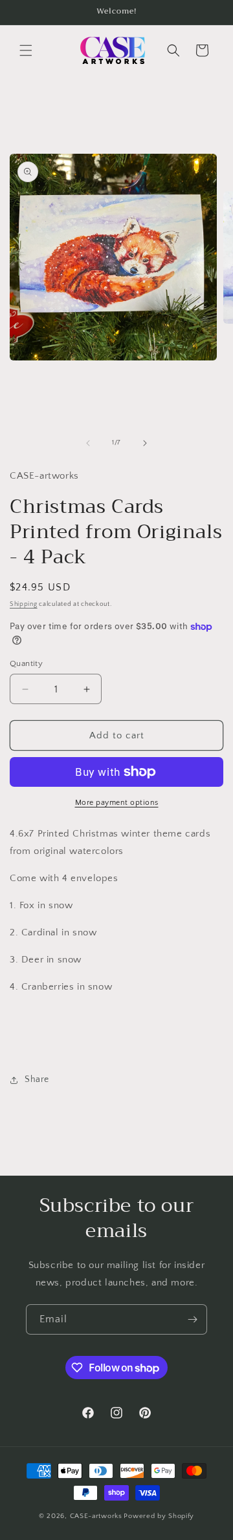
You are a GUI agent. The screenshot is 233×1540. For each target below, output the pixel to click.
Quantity (26, 663)
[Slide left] (88, 443)
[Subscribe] (192, 1319)
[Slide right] (145, 443)
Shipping (24, 604)
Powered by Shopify (159, 1516)
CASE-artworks (96, 1516)
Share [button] (37, 1079)
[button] (26, 50)
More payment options (117, 802)
